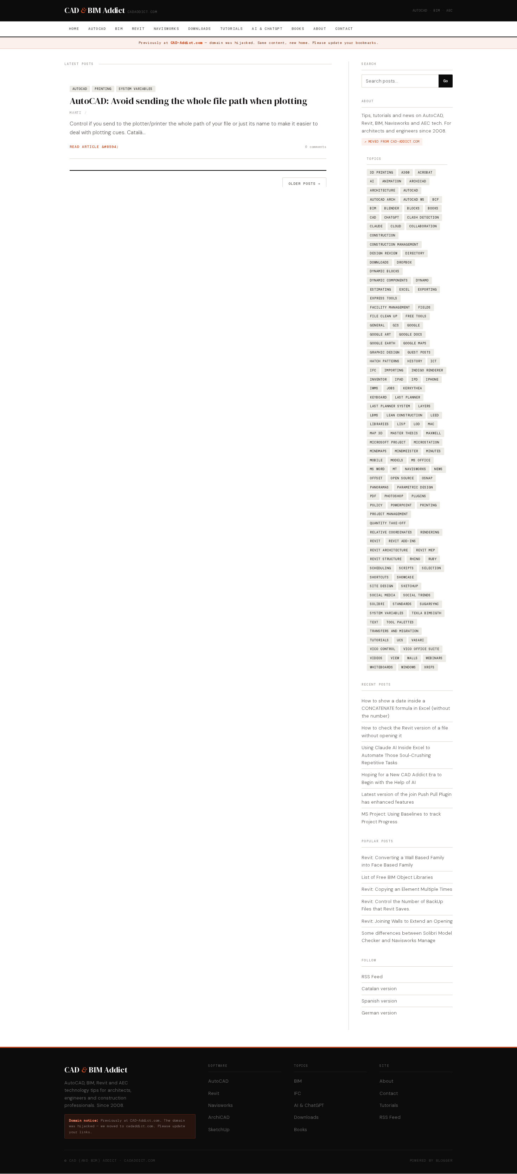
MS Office (420, 460)
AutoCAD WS (414, 199)
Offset (376, 478)
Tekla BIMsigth (426, 613)
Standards (402, 604)
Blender (391, 208)
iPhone (432, 379)
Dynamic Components (389, 280)
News (438, 469)
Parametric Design (415, 487)
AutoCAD (97, 28)
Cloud (396, 226)
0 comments (315, 146)
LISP (401, 424)
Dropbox (404, 262)
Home (74, 28)
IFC (373, 370)
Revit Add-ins (402, 541)
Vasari (417, 640)
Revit (138, 28)
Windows (408, 667)
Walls (412, 658)
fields (424, 307)
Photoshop (393, 496)
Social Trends (417, 595)
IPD (414, 379)
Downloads (199, 28)
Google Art (380, 334)
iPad (399, 379)
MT (395, 469)
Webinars (434, 658)
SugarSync (429, 604)
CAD (373, 217)
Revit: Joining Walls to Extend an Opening (407, 921)
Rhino (415, 559)
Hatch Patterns (385, 361)
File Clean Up (383, 316)
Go (445, 80)
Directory (415, 253)
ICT (433, 361)
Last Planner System (390, 406)
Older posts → (304, 183)
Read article (84, 146)
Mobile (376, 460)
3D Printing (381, 172)
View (395, 658)
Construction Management (394, 244)
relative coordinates (391, 532)
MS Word (377, 469)
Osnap (427, 478)
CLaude (376, 226)
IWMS (374, 388)
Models (397, 460)
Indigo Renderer (427, 370)
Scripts (406, 568)
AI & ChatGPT (267, 28)
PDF (373, 496)
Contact (344, 28)
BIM (119, 28)
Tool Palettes (400, 622)
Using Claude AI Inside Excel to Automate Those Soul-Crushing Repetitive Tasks (396, 755)
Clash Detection (423, 217)
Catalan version (379, 989)
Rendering (429, 532)
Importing (393, 370)
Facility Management (390, 307)
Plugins (418, 496)
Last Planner (407, 397)
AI (372, 181)
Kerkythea (412, 388)
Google (413, 325)
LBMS (374, 415)
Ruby (432, 559)
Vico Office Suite (421, 649)
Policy (376, 505)
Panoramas (379, 487)
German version (379, 1013)
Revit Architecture (389, 550)
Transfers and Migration (394, 631)
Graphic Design (385, 352)
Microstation (426, 442)
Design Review (383, 253)
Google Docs (410, 334)
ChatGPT (391, 217)
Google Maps (415, 343)
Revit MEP (425, 550)
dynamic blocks (385, 271)
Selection (431, 568)
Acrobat (425, 172)
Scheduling (380, 568)
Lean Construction (404, 415)
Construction (382, 235)
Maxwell (433, 433)
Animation (391, 181)
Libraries (379, 424)
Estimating (380, 289)
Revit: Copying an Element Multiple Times (407, 889)
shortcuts (379, 577)
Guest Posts (419, 352)
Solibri (377, 604)
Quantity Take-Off (388, 523)
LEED (434, 415)
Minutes (433, 451)
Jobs (391, 388)
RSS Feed (372, 977)
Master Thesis (404, 433)
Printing (103, 89)
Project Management (389, 514)
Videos (376, 658)
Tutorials (231, 28)
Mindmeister (406, 451)
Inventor (378, 379)
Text (374, 622)
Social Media (382, 595)
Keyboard (378, 397)
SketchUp (409, 586)
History (415, 361)
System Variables (136, 89)
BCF (436, 199)
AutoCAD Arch (382, 199)
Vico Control (382, 649)
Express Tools (383, 298)
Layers (424, 406)
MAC (431, 424)
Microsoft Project (388, 442)
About (319, 28)
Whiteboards (381, 667)
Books (298, 28)
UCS (400, 640)
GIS (396, 325)
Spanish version (379, 1001)
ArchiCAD (417, 181)
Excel (404, 289)
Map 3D (376, 433)
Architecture (382, 190)
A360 (405, 172)
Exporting (427, 289)
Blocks (413, 208)
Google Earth (382, 343)
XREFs (429, 667)
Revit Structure (386, 559)
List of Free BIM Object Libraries (397, 877)
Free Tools (416, 316)
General (377, 325)
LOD (417, 424)
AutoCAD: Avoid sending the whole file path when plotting (188, 101)
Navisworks (166, 28)
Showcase (405, 577)
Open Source (402, 478)
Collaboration (423, 226)
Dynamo (422, 280)
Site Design (381, 586)
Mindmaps (378, 451)
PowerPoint (401, 505)
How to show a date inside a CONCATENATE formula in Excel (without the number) (406, 708)
